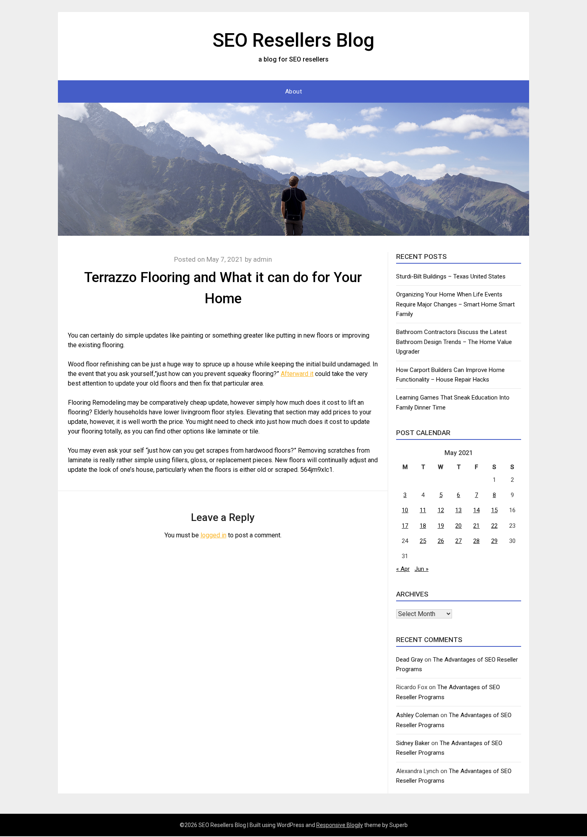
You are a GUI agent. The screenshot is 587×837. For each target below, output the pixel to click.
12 (441, 510)
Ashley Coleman (417, 715)
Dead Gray (409, 659)
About (293, 91)
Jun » (421, 569)
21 (476, 525)
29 (494, 541)
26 (441, 541)
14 (476, 510)
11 (423, 510)
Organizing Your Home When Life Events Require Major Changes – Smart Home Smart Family (455, 304)
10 (405, 510)
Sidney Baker (413, 743)
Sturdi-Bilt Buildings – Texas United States (451, 276)
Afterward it (297, 374)
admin (262, 259)
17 (405, 525)
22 (494, 525)
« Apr (403, 569)
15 (494, 510)
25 (423, 541)
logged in (213, 535)
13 (458, 510)
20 (458, 525)
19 (441, 525)
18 (423, 525)
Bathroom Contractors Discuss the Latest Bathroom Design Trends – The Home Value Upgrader (454, 341)
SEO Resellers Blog (293, 40)
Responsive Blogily (339, 825)
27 (458, 541)
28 (476, 541)
